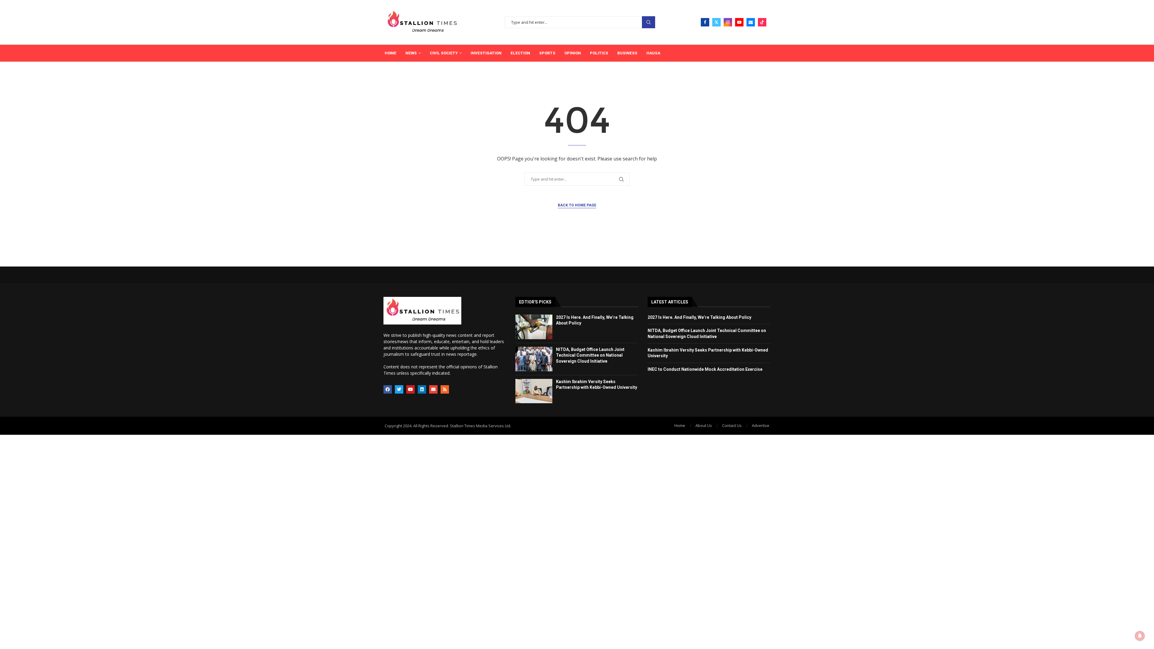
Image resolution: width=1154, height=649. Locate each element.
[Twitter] (716, 22)
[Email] (750, 22)
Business (627, 53)
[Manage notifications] (1140, 636)
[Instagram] (728, 22)
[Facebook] (705, 22)
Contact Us (732, 425)
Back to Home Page (577, 205)
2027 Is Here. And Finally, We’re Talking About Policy (699, 317)
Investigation (486, 53)
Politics (599, 53)
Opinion (572, 53)
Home (390, 53)
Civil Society (444, 53)
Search (648, 22)
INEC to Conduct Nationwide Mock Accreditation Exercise (705, 369)
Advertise (760, 425)
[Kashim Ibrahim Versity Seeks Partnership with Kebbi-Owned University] (533, 391)
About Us (703, 425)
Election (520, 53)
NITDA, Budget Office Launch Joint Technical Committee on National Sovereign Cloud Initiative (590, 355)
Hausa (653, 53)
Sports (547, 53)
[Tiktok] (762, 22)
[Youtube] (739, 22)
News (411, 53)
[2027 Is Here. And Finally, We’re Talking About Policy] (533, 327)
